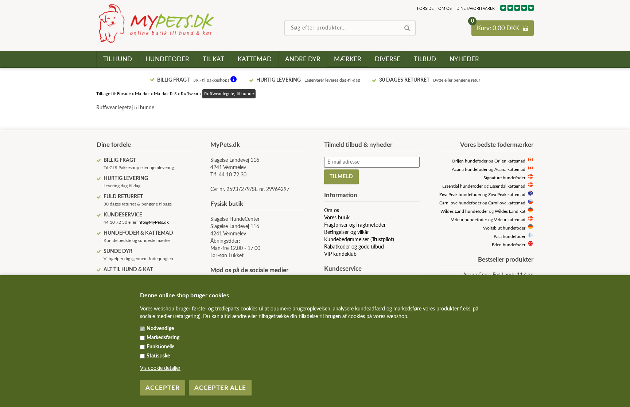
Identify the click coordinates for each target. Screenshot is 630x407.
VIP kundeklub (340, 254)
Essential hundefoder (462, 186)
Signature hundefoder (504, 178)
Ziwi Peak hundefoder (460, 195)
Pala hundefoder (509, 237)
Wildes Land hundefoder (464, 212)
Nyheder (464, 59)
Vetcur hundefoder (469, 220)
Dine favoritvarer (475, 9)
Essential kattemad (507, 186)
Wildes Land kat (510, 212)
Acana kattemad (509, 170)
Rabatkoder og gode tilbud (354, 247)
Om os (445, 9)
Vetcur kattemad (509, 220)
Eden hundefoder (508, 245)
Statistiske (158, 356)
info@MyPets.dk (153, 222)
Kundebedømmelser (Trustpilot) (359, 239)
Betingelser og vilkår (346, 232)
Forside (425, 9)
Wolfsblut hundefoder (504, 228)
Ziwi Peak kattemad (506, 195)
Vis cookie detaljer (160, 368)
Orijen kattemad (509, 161)
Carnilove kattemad (506, 203)
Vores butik (337, 217)
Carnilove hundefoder (460, 203)
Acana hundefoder (469, 170)
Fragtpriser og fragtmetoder (355, 225)
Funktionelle (160, 346)
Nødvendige (160, 328)
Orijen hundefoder (469, 161)
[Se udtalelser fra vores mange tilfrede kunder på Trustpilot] (516, 10)
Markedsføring (163, 337)
